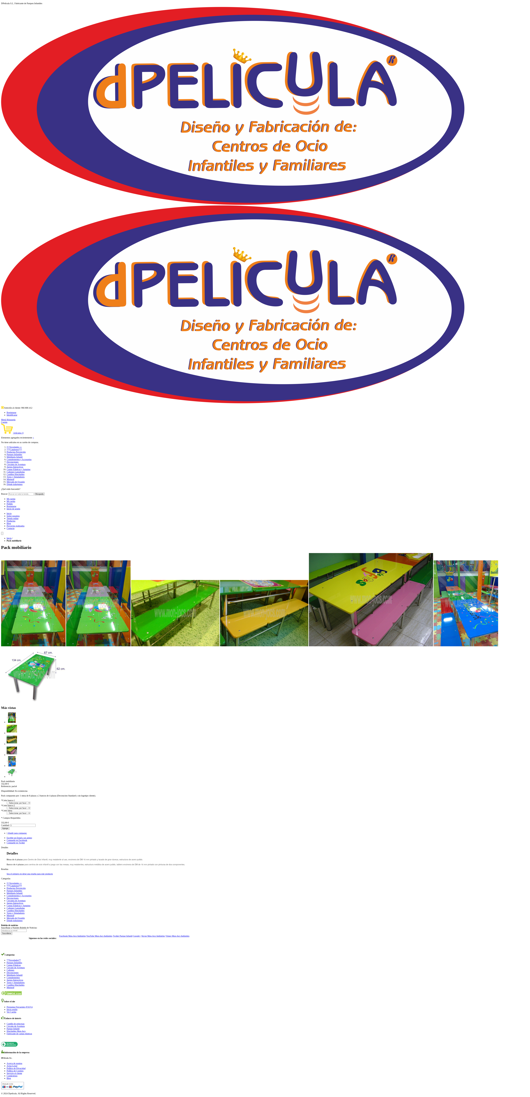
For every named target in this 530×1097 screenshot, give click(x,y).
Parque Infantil (13, 1029)
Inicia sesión (12, 1009)
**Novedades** (14, 960)
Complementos (13, 977)
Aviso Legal (12, 1066)
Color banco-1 (8, 800)
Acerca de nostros (14, 1063)
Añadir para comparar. (17, 833)
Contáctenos (12, 1076)
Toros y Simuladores (16, 477)
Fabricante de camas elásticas (19, 1033)
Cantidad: (5, 825)
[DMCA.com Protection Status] (11, 994)
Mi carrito (11, 501)
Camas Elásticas (14, 965)
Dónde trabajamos (14, 484)
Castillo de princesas (15, 1024)
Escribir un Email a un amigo (19, 838)
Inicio (9, 513)
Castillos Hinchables (15, 474)
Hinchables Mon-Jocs (16, 1031)
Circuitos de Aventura (16, 464)
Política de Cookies (15, 1071)
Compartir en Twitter (16, 843)
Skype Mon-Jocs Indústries (153, 936)
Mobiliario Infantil (14, 457)
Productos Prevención (16, 452)
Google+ (137, 936)
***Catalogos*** (14, 449)
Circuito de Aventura (16, 967)
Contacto (10, 528)
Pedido (10, 504)
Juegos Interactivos (15, 467)
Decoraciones (12, 462)
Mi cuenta (11, 499)
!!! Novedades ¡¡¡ (14, 447)
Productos (11, 521)
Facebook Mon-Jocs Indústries (72, 936)
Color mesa (6, 810)
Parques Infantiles (14, 454)
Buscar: (4, 494)
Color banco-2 (8, 805)
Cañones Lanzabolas (16, 472)
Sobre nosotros (13, 516)
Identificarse (12, 415)
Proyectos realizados (15, 526)
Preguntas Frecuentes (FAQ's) (20, 1007)
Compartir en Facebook (17, 840)
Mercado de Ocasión (16, 482)
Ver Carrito (11, 1012)
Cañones (10, 970)
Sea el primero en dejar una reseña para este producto (30, 874)
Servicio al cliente (14, 1073)
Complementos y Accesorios (19, 459)
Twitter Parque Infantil (122, 936)
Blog (9, 523)
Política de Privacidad (16, 1068)
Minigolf (10, 479)
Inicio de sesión (13, 509)
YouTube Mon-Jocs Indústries (99, 936)
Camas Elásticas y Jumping (18, 469)
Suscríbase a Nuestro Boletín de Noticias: (19, 928)
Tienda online (12, 518)
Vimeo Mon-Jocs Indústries (177, 936)
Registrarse (11, 412)
